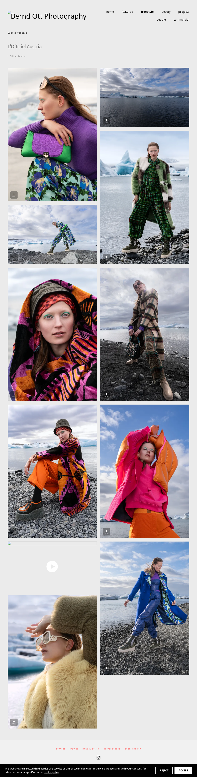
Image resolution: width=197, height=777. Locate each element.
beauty (165, 11)
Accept (183, 770)
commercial (181, 19)
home (110, 11)
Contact (60, 748)
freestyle (147, 11)
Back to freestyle (17, 32)
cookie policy (51, 772)
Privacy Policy (91, 748)
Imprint (74, 748)
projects (183, 11)
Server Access (112, 748)
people (161, 19)
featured (127, 11)
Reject (164, 770)
